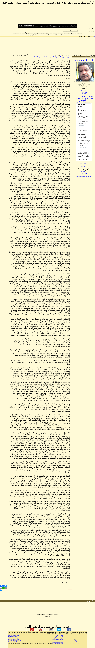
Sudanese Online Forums (13, 641)
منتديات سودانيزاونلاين (76, 33)
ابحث (61, 33)
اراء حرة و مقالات (33, 33)
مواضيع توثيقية (48, 33)
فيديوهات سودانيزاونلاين (57, 639)
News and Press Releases (62, 34)
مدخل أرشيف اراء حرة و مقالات (21, 33)
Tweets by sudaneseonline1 (83, 176)
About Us (75, 640)
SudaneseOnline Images (13, 638)
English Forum (38, 34)
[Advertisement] (47, 15)
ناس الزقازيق (30, 34)
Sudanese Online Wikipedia (14, 640)
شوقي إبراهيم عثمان (83, 60)
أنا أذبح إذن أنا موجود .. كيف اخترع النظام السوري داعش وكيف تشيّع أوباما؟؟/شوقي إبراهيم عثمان (49, 56)
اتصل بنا (53, 34)
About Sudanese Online (75, 643)
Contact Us (74, 641)
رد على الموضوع (91, 601)
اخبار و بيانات (56, 33)
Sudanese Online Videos (13, 639)
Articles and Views (46, 34)
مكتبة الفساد (67, 33)
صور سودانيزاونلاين (58, 638)
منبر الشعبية (41, 33)
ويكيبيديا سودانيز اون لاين (57, 640)
